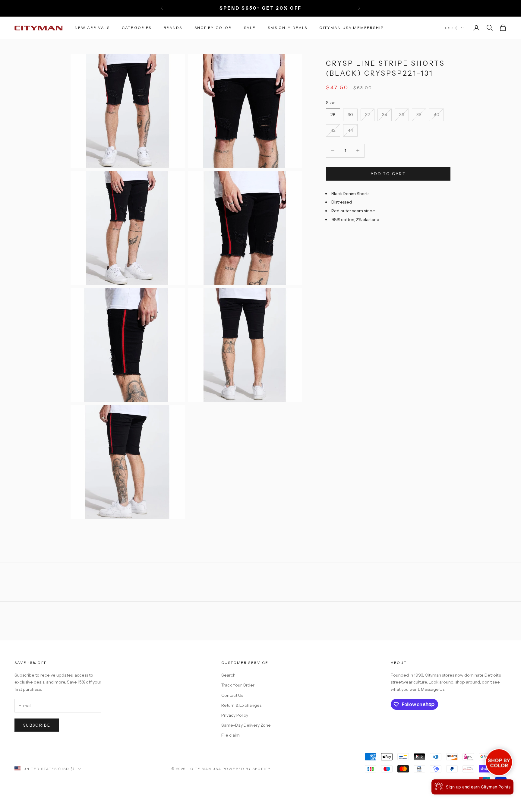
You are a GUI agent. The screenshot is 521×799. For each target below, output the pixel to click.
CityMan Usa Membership (351, 27)
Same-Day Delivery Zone (246, 725)
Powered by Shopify (247, 769)
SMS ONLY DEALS (287, 27)
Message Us (432, 689)
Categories (137, 27)
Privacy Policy (234, 715)
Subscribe (36, 725)
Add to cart (388, 173)
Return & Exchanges (241, 705)
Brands (173, 27)
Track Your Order (237, 685)
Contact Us (232, 695)
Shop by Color (213, 27)
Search (228, 675)
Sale (250, 27)
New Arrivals (92, 27)
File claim (230, 735)
